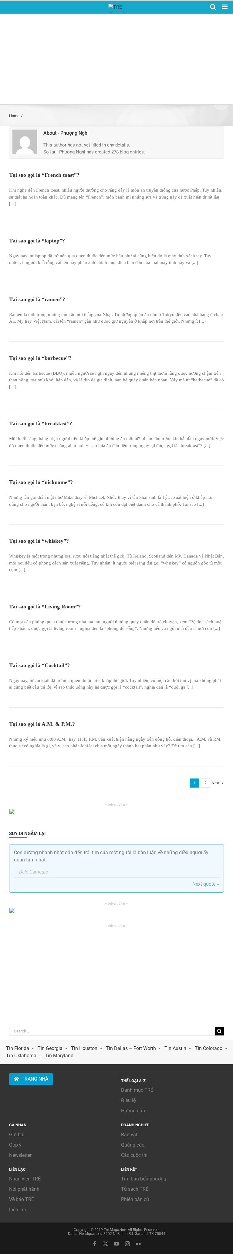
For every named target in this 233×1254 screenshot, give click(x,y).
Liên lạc (17, 1210)
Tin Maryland (59, 1055)
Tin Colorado (208, 1048)
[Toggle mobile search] (213, 7)
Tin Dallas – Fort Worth (131, 1048)
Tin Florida (17, 1048)
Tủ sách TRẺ (134, 1189)
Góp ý (15, 1145)
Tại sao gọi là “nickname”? (41, 482)
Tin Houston (84, 1048)
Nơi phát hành (24, 1189)
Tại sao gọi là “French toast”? (44, 175)
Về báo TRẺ (21, 1199)
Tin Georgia (50, 1048)
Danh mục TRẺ (137, 1090)
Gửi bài (17, 1134)
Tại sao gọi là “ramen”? (37, 299)
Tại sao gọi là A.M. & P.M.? (42, 724)
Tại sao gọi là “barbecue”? (40, 358)
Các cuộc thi (134, 1155)
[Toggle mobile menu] (225, 7)
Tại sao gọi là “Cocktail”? (39, 665)
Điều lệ (128, 1100)
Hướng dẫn (133, 1111)
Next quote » (205, 884)
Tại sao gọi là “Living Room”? (45, 607)
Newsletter (20, 1155)
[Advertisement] (116, 59)
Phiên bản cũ (135, 1199)
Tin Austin (175, 1048)
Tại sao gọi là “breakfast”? (40, 423)
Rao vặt (129, 1134)
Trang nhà (35, 1079)
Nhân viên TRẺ (25, 1179)
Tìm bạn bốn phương (143, 1179)
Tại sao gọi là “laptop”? (37, 241)
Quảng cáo (132, 1145)
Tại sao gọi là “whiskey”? (39, 541)
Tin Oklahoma (21, 1055)
